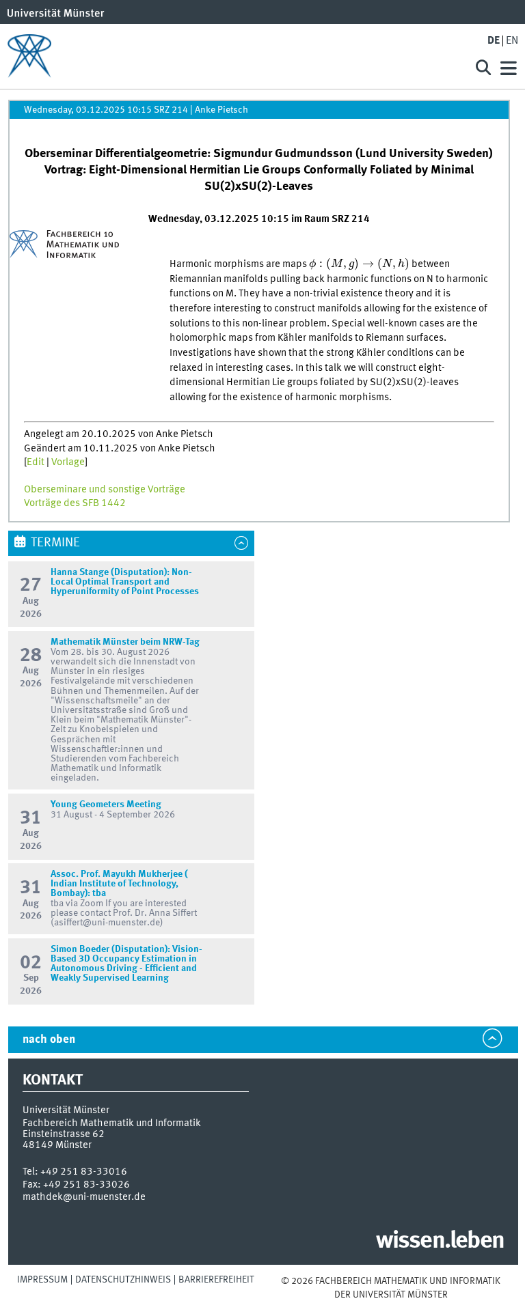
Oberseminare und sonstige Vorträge (104, 489)
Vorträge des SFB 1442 (75, 503)
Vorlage (68, 462)
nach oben (49, 1040)
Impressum (42, 1280)
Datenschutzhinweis (123, 1280)
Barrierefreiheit (216, 1280)
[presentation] (359, 264)
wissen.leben (440, 1241)
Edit (35, 462)
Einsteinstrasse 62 (64, 1134)
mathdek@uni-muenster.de (84, 1197)
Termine (55, 543)
